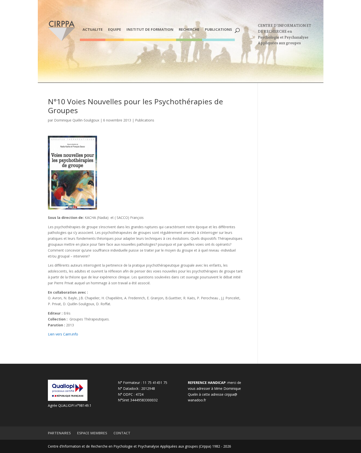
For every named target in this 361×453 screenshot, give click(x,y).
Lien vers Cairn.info (63, 334)
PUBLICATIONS (218, 29)
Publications (144, 120)
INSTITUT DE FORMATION (149, 29)
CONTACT (121, 433)
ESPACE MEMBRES (92, 433)
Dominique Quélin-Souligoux (76, 120)
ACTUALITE (93, 29)
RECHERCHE (189, 29)
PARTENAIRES (59, 433)
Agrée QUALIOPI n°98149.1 (69, 405)
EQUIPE (114, 29)
